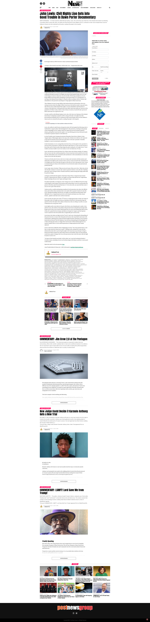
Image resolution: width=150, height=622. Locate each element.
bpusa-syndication (48, 351)
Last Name (94, 55)
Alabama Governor (49, 260)
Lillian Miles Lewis (49, 270)
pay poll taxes (63, 272)
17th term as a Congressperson (58, 259)
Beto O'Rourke (64, 261)
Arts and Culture (75, 7)
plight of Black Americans (50, 273)
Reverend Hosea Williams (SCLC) (76, 275)
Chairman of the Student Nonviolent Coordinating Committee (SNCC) (66, 262)
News (57, 7)
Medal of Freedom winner (78, 270)
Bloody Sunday (48, 262)
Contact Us (99, 7)
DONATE (53, 7)
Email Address (95, 48)
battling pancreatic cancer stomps (52, 261)
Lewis (71, 269)
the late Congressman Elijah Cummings (71, 277)
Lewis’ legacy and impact (78, 269)
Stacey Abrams (78, 276)
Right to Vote (47, 276)
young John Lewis (69, 279)
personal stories (70, 272)
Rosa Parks (54, 276)
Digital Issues (92, 7)
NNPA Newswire (67, 271)
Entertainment (63, 7)
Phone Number (95, 74)
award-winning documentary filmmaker (66, 260)
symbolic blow (48, 277)
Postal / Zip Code (95, 70)
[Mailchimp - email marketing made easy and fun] (106, 78)
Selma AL (62, 276)
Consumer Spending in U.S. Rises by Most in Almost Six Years (58, 123)
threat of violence (49, 278)
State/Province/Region (104, 66)
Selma (58, 276)
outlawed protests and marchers (52, 272)
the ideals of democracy (57, 277)
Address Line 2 (95, 63)
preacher (47, 274)
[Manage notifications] (147, 619)
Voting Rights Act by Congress (64, 278)
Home (49, 7)
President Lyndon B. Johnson (55, 274)
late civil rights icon (64, 269)
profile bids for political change (69, 274)
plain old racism (78, 272)
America (55, 260)
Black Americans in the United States (75, 261)
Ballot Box (78, 260)
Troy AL (55, 278)
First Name (94, 51)
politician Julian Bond (70, 273)
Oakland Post (47, 27)
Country (101, 70)
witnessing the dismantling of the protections (54, 279)
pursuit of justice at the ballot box (52, 275)
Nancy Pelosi (55, 271)
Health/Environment (84, 7)
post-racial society (80, 273)
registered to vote (65, 275)
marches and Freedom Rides (66, 270)
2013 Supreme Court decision (77, 259)
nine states (61, 271)
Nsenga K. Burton (75, 271)
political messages (61, 273)
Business (69, 7)
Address (93, 59)
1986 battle (68, 259)
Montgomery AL (48, 271)
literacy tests (57, 270)
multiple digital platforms (77, 247)
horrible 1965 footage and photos (52, 269)
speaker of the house (69, 276)
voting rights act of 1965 (76, 278)
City (92, 66)
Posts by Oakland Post (56, 254)
